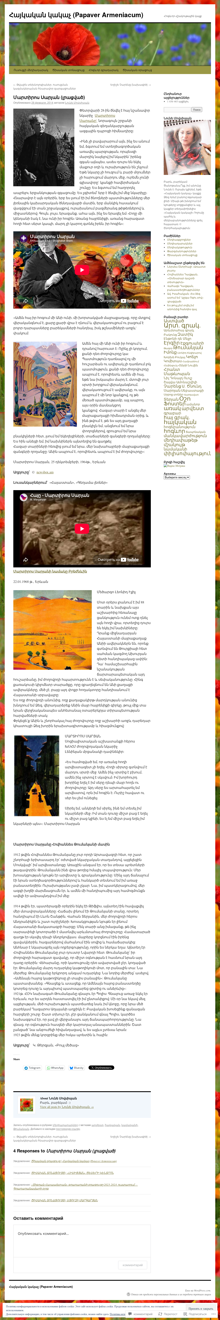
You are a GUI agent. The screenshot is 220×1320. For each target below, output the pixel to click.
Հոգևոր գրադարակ (103, 70)
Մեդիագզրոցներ (179, 239)
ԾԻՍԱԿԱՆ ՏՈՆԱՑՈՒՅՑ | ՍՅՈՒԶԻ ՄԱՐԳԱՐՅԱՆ (64, 1200)
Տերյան (171, 399)
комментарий (133, 1265)
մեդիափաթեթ (181, 440)
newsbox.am (45, 472)
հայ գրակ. (177, 417)
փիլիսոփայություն (188, 453)
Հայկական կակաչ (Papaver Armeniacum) (76, 14)
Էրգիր (172, 342)
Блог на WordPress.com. (198, 1290)
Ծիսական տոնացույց (68, 70)
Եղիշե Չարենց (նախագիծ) (130, 84)
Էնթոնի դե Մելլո (177, 338)
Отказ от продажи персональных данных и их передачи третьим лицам (171, 1294)
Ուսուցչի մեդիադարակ (31, 70)
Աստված (174, 321)
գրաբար (172, 412)
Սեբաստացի (192, 390)
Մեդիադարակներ (65, 1125)
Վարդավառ (191, 394)
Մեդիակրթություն (179, 247)
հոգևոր (174, 430)
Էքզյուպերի (192, 343)
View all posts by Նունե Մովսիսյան (67, 1107)
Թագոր (168, 348)
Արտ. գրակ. (182, 325)
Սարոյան (172, 390)
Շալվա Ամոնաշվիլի (180, 382)
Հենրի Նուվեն (188, 365)
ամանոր (193, 404)
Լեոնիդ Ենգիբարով (189, 352)
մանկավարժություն (185, 435)
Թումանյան (21, 1129)
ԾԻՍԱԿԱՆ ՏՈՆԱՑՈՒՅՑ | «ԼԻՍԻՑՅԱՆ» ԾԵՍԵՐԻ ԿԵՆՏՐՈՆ (72, 1173)
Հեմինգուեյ (171, 365)
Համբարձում (190, 361)
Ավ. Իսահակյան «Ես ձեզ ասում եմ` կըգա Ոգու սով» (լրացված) (185, 297)
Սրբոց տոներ (173, 394)
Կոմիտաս (173, 361)
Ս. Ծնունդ (192, 386)
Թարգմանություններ (181, 251)
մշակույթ (174, 444)
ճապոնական (196, 432)
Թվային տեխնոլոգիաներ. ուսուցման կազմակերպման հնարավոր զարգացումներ (44, 86)
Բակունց (170, 334)
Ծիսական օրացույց (137, 70)
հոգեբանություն (180, 426)
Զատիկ (185, 334)
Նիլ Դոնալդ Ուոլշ (178, 378)
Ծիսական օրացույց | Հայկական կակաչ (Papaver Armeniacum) (74, 1161)
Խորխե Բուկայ (174, 357)
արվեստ (98, 1125)
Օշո (185, 398)
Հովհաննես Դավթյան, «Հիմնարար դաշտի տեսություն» (182, 278)
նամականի (129, 1125)
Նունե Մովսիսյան (77, 102)
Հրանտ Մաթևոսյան (177, 371)
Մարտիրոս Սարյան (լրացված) (49, 97)
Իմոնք (170, 352)
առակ (172, 408)
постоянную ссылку (68, 1129)
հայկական (112, 1125)
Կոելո (192, 356)
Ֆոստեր (175, 403)
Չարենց (172, 386)
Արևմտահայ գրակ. (179, 330)
